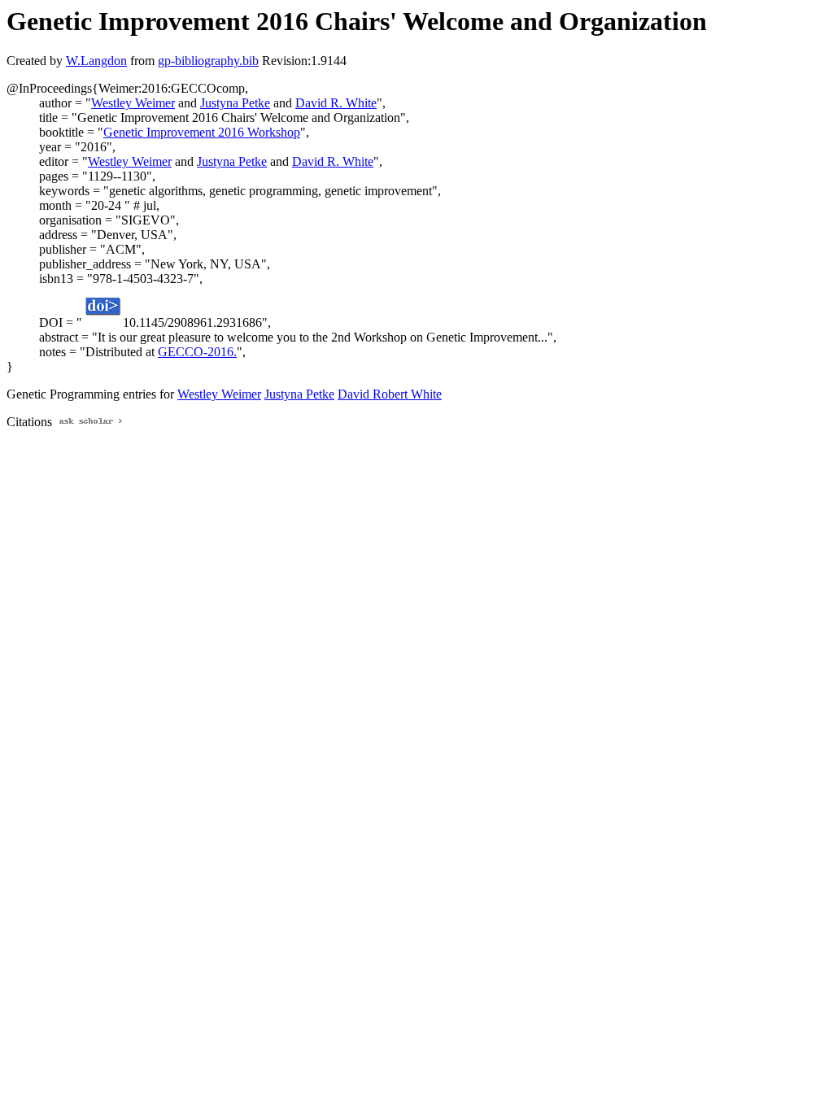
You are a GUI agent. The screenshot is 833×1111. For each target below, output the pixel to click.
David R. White (336, 103)
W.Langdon (96, 61)
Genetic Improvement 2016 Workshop (201, 132)
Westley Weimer (133, 103)
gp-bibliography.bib (208, 61)
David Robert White (390, 394)
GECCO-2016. (197, 352)
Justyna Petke (235, 103)
